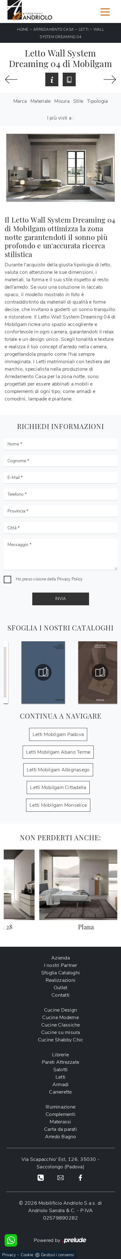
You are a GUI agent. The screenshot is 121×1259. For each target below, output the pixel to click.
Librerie (60, 1054)
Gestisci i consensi (57, 1255)
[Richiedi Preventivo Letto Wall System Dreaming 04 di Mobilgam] (51, 79)
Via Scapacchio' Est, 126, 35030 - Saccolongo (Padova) (60, 1163)
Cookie (27, 1255)
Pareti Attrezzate (60, 1062)
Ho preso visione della (49, 579)
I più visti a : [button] (60, 118)
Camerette (60, 1092)
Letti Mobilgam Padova (58, 734)
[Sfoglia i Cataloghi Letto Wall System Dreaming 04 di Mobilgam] (69, 79)
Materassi (60, 1121)
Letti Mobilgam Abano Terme (58, 752)
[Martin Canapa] (11, 79)
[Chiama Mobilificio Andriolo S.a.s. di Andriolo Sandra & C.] (40, 1177)
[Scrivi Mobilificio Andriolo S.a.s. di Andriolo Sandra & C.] (60, 1177)
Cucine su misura (60, 1032)
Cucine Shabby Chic (60, 1039)
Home (22, 29)
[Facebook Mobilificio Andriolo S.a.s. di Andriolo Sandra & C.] (80, 1177)
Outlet (61, 987)
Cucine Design (60, 1010)
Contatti (60, 995)
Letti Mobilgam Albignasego (58, 769)
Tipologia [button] (97, 101)
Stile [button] (78, 101)
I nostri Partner (60, 965)
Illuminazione (60, 1106)
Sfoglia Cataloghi (60, 972)
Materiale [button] (40, 101)
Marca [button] (20, 101)
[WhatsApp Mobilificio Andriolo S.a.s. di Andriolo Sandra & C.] (11, 1240)
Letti (83, 29)
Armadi (60, 1084)
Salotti (60, 1069)
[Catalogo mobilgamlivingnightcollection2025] (88, 672)
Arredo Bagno (60, 1136)
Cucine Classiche (60, 1025)
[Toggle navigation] (105, 11)
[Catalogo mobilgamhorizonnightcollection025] (32, 672)
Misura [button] (61, 101)
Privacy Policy (70, 579)
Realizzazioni (60, 980)
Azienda (60, 957)
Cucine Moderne (60, 1017)
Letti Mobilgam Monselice (58, 805)
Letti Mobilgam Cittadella (58, 787)
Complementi (60, 1114)
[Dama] (110, 79)
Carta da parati (60, 1129)
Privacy (9, 1255)
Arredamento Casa (53, 29)
